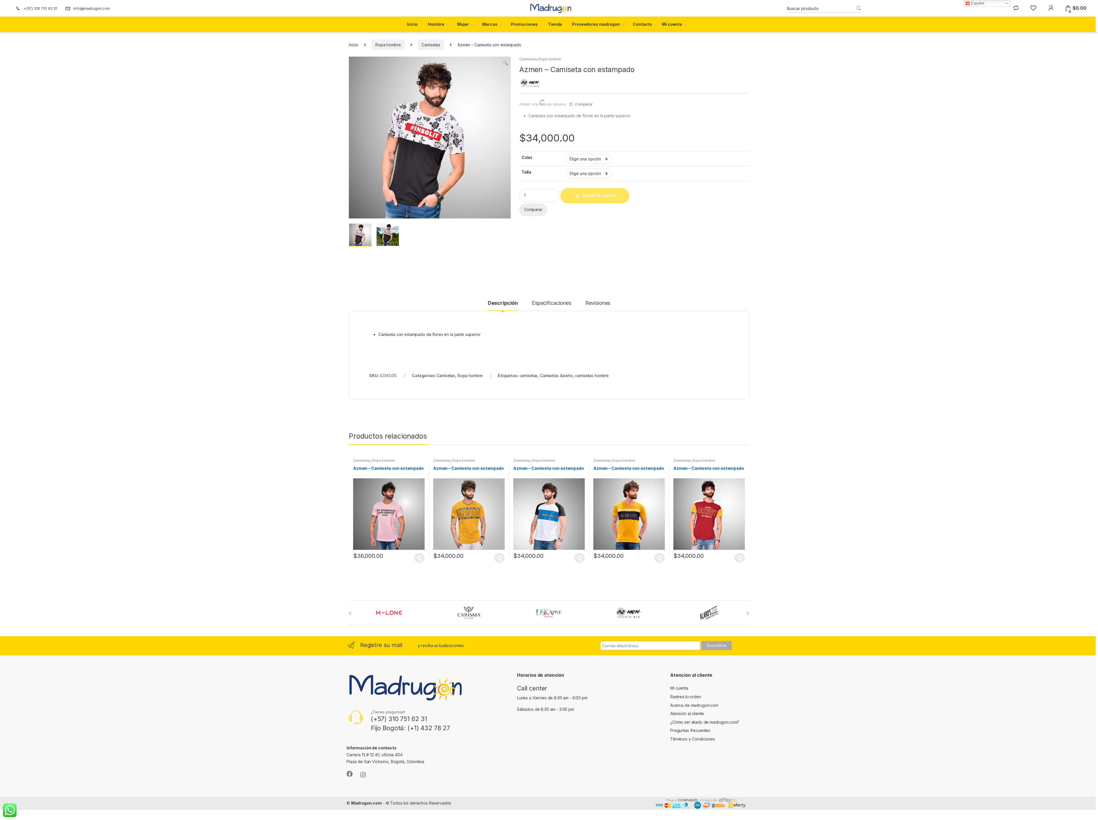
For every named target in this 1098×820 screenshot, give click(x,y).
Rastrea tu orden (685, 696)
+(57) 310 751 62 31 (40, 8)
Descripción (503, 303)
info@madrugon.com (91, 8)
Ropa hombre (388, 44)
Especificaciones (551, 303)
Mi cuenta (672, 24)
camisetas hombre (592, 375)
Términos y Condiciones (692, 739)
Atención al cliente (687, 713)
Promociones (524, 24)
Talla (526, 172)
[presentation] (350, 613)
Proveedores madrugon (596, 24)
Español (977, 3)
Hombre (436, 24)
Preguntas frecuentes (690, 730)
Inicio (412, 24)
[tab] (503, 305)
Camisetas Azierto (556, 375)
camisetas (529, 375)
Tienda (555, 24)
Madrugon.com (366, 803)
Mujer (463, 24)
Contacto (642, 24)
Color (527, 157)
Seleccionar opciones (414, 558)
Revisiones (597, 303)
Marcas (490, 24)
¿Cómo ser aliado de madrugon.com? (704, 722)
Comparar (584, 104)
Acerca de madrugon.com (694, 705)
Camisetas (430, 44)
